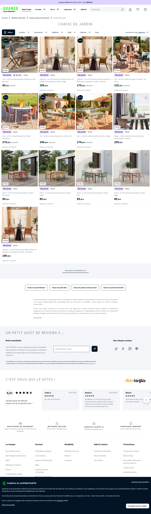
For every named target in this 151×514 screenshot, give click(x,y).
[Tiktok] (116, 349)
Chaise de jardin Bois (59, 288)
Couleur (22, 32)
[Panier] (145, 9)
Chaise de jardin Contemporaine (85, 288)
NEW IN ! (84, 9)
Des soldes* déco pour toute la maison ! (132, 461)
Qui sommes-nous (13, 451)
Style (69, 32)
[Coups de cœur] (138, 9)
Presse (8, 469)
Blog (37, 465)
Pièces (52, 9)
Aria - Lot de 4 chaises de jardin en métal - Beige (93, 136)
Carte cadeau (40, 455)
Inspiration (68, 9)
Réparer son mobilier (43, 476)
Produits (38, 9)
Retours (68, 455)
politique (60, 500)
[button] (75, 32)
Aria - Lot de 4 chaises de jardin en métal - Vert (56, 136)
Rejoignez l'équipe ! (13, 465)
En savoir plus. (91, 363)
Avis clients (98, 460)
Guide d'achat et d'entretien (41, 470)
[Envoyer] (95, 349)
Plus (97, 32)
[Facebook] (123, 349)
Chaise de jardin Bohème (36, 288)
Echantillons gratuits (43, 451)
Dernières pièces (130, 472)
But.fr (8, 460)
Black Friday (128, 455)
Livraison (68, 460)
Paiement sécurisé (72, 451)
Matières (55, 32)
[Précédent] (46, 400)
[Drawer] (11, 9)
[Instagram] (130, 349)
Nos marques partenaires (16, 455)
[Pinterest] (137, 349)
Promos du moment (131, 451)
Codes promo (128, 467)
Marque (83, 32)
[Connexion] (130, 9)
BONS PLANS (26, 9)
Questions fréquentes (102, 451)
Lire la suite (37, 317)
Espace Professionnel (43, 460)
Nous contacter (100, 455)
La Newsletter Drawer (14, 474)
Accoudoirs (38, 32)
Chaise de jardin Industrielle (113, 288)
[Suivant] (146, 400)
